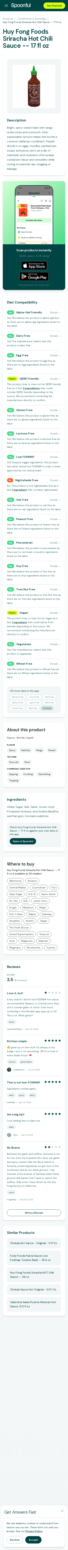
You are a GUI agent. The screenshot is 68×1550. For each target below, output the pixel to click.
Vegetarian (23, 644)
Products (8, 18)
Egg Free (22, 355)
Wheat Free (24, 664)
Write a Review (34, 1212)
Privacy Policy (34, 1531)
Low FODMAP (25, 457)
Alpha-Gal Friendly (29, 312)
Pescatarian (24, 542)
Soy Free (22, 566)
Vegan (24, 613)
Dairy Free (23, 336)
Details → (55, 312)
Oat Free (22, 500)
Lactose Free (25, 433)
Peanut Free (24, 519)
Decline (15, 1539)
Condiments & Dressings (32, 18)
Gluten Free (24, 410)
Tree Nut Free (25, 589)
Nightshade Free (26, 480)
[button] (31, 388)
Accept (33, 1539)
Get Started (54, 5)
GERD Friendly (29, 378)
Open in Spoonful (23, 841)
